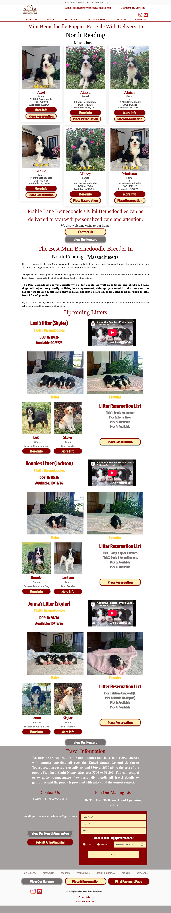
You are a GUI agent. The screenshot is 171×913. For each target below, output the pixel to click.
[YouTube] (146, 15)
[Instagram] (140, 15)
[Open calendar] (142, 845)
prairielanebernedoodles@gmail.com (54, 816)
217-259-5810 (138, 7)
